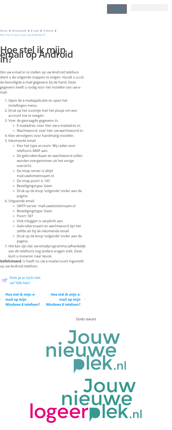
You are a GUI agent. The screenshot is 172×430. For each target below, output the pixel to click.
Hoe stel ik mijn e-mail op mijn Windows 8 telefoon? (22, 299)
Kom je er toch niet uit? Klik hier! (25, 280)
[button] (149, 7)
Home (4, 30)
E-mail (35, 30)
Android (48, 30)
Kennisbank (19, 30)
